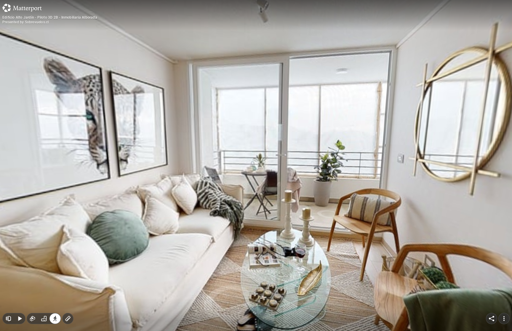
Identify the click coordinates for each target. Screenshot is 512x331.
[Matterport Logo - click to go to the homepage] (22, 7)
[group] (44, 318)
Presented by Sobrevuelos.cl (25, 22)
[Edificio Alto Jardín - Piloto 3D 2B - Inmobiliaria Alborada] (256, 165)
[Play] (19, 318)
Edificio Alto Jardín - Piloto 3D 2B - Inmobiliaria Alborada (49, 17)
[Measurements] (67, 318)
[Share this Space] (491, 318)
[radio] (32, 318)
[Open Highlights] (8, 318)
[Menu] (504, 318)
